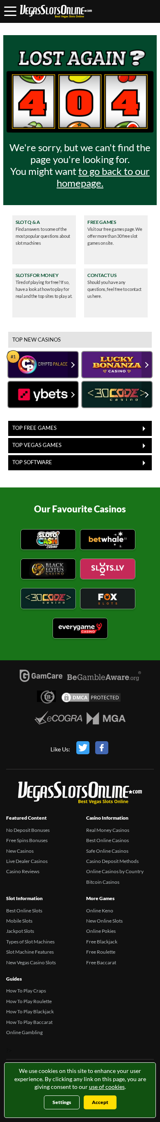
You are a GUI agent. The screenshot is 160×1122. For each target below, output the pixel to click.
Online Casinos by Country (115, 871)
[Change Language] (56, 11)
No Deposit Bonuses (28, 830)
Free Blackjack (101, 942)
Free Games (101, 222)
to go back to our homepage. (103, 177)
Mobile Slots (19, 921)
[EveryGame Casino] (80, 629)
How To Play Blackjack (30, 1011)
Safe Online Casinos (107, 851)
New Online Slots (104, 921)
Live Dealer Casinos (27, 861)
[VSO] (80, 794)
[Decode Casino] (48, 599)
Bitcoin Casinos (102, 882)
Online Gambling (24, 1032)
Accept (100, 1102)
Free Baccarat (101, 962)
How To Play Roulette (29, 1001)
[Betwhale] (107, 540)
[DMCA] (91, 699)
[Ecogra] (58, 719)
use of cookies (107, 1086)
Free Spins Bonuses (27, 840)
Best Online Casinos (107, 840)
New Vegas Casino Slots (31, 962)
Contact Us (102, 275)
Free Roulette (100, 952)
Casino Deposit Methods (112, 861)
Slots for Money (37, 275)
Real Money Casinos (107, 830)
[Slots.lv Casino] (107, 570)
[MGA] (106, 720)
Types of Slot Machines (30, 942)
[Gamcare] (41, 678)
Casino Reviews (22, 871)
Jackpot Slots (20, 931)
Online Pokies (101, 931)
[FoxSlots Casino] (107, 599)
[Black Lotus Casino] (48, 570)
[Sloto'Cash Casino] (48, 540)
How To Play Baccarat (29, 1022)
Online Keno (99, 910)
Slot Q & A (28, 222)
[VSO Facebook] (101, 749)
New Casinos (20, 851)
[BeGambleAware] (104, 680)
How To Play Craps (26, 991)
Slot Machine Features (30, 952)
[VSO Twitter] (82, 749)
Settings (62, 1102)
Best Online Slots (24, 910)
